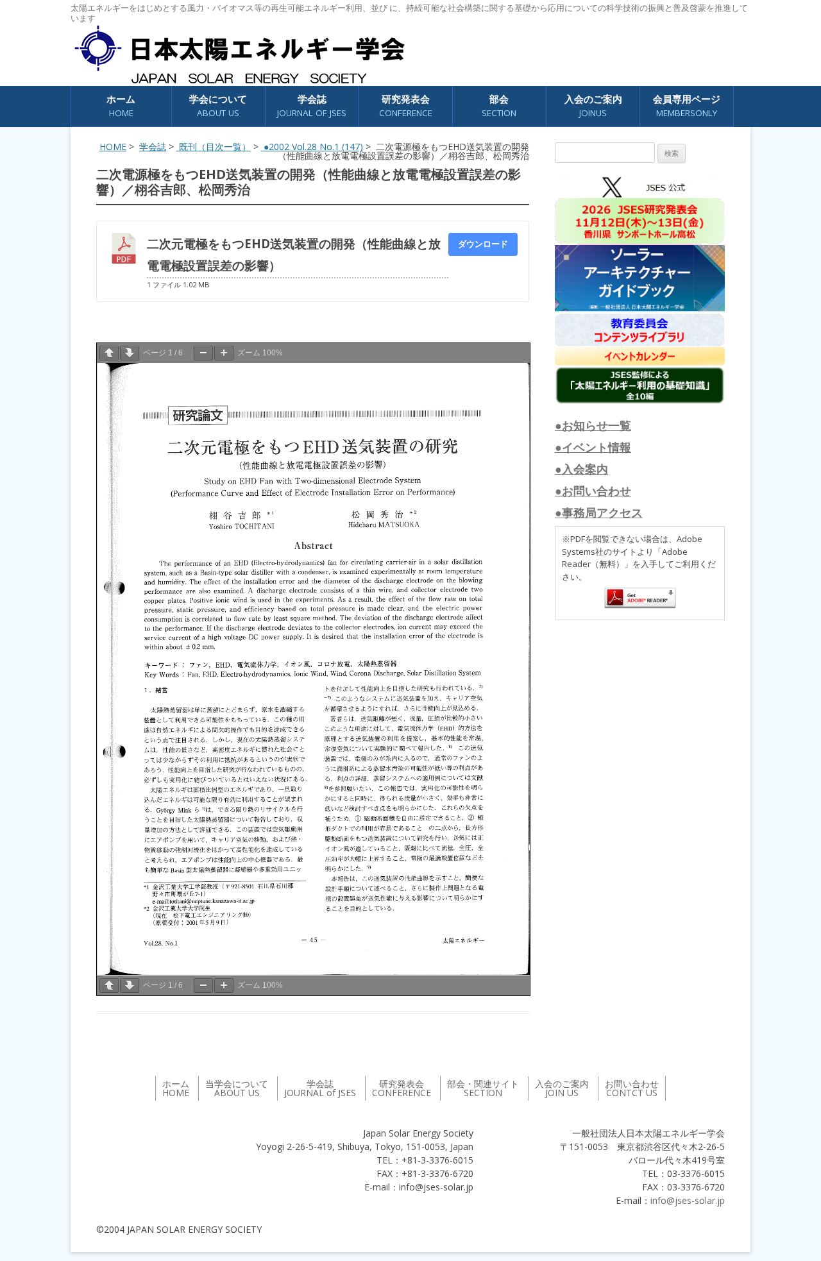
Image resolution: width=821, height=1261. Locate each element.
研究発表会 (405, 105)
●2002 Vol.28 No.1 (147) (312, 146)
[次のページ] (129, 353)
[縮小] (203, 353)
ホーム (120, 105)
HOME (112, 146)
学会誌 (152, 146)
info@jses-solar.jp (687, 1200)
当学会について (236, 1088)
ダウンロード (483, 244)
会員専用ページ (686, 105)
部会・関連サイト (483, 1088)
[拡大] (223, 353)
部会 (499, 105)
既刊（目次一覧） (213, 146)
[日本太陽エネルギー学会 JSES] (239, 54)
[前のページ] (109, 353)
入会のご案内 (593, 105)
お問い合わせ (632, 1088)
